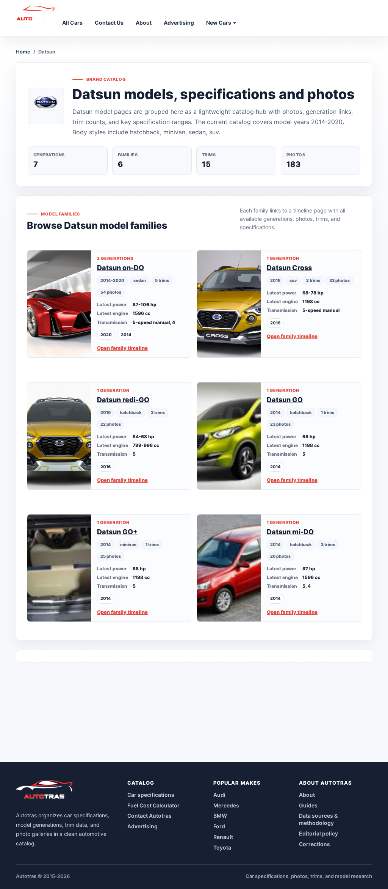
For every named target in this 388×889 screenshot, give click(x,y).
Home (23, 52)
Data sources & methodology (318, 819)
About (307, 794)
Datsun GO (285, 400)
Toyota (222, 847)
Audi (219, 794)
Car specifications (150, 794)
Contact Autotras (149, 815)
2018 (275, 323)
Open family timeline (122, 348)
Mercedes (226, 805)
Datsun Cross (289, 268)
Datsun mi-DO (290, 532)
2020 (106, 334)
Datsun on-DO (120, 268)
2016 (105, 466)
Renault (223, 837)
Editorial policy (318, 833)
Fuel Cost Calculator (153, 805)
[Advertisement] (194, 709)
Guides (308, 805)
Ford (219, 826)
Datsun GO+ (117, 532)
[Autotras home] (45, 792)
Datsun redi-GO (123, 400)
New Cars (219, 22)
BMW (220, 815)
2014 (126, 334)
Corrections (314, 844)
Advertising (142, 826)
